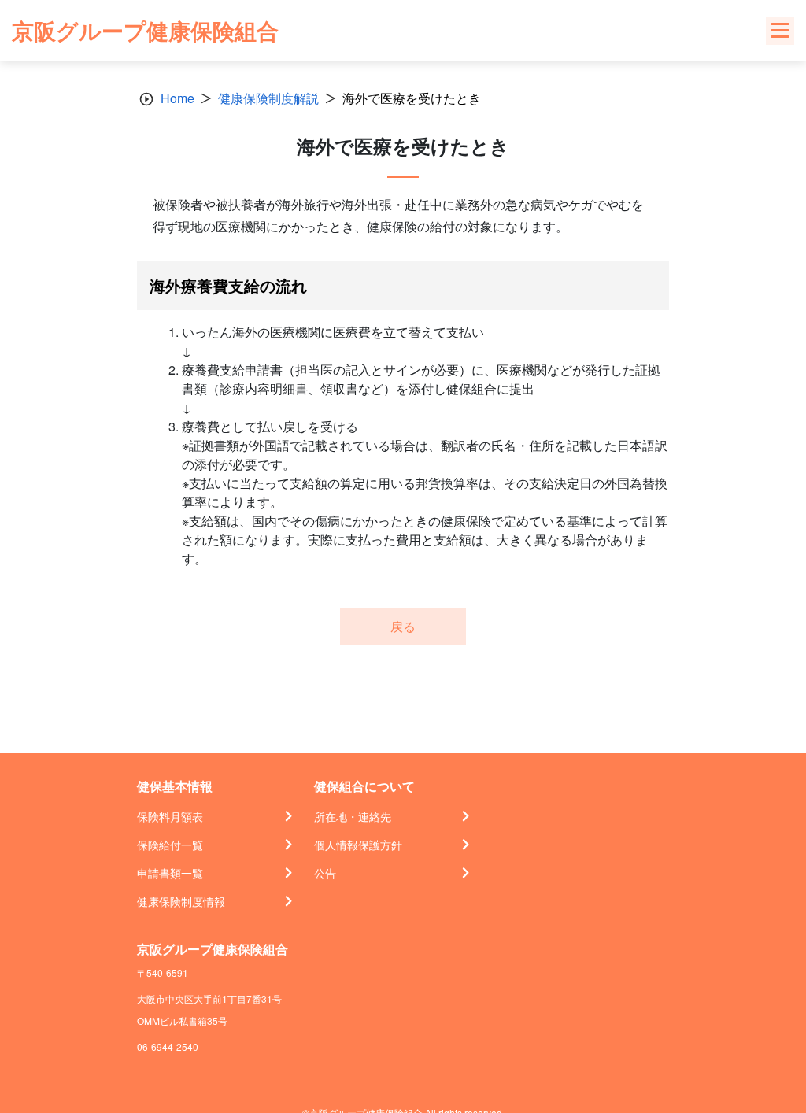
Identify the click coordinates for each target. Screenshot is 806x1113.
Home (177, 98)
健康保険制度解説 (268, 98)
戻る (403, 626)
